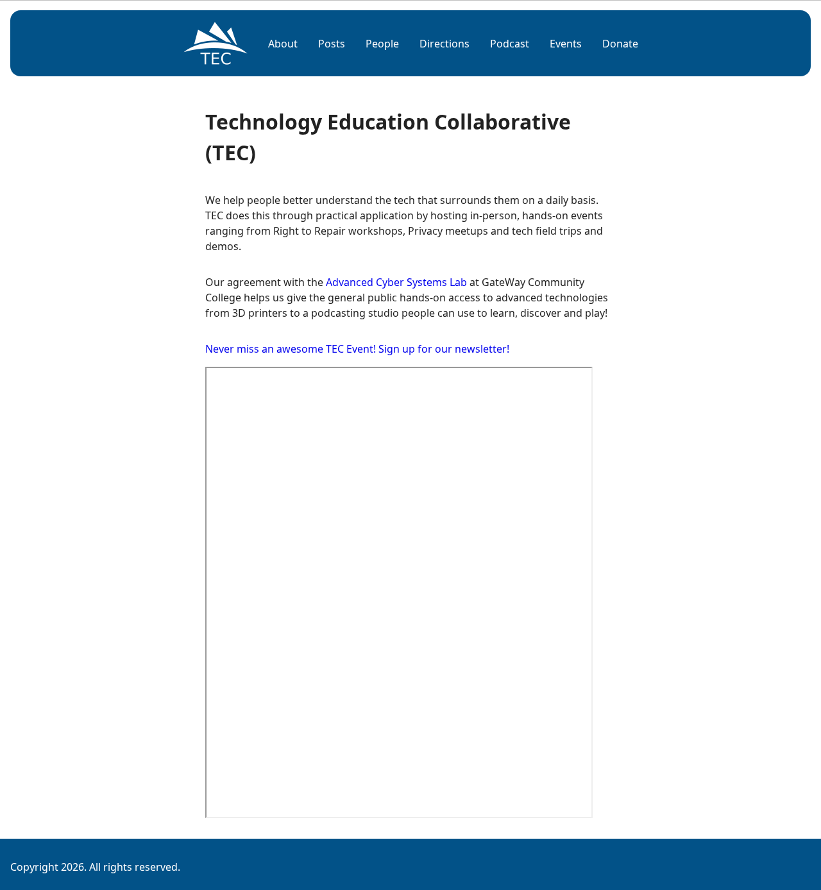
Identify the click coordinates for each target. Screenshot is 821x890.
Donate (620, 44)
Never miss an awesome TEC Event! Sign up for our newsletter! (357, 349)
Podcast (509, 44)
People (382, 44)
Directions (444, 44)
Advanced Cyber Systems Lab (396, 282)
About (283, 44)
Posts (331, 44)
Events (566, 44)
